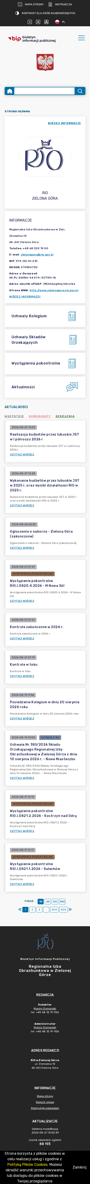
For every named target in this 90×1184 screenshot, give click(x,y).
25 (48, 901)
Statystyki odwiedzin (45, 1108)
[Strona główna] (9, 91)
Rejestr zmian (45, 1102)
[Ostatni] (70, 909)
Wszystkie (14, 416)
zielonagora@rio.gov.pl (37, 254)
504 (54, 909)
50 (55, 901)
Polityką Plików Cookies (27, 1164)
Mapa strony (34, 4)
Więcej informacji (25, 296)
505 (63, 909)
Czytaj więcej (22, 454)
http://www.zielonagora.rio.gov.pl (54, 290)
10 (40, 901)
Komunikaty (40, 416)
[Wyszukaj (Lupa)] (80, 91)
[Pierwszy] (20, 909)
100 (62, 901)
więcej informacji (64, 123)
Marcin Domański (45, 1008)
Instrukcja (63, 4)
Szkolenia (65, 416)
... (46, 909)
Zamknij (80, 1167)
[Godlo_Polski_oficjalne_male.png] (45, 62)
